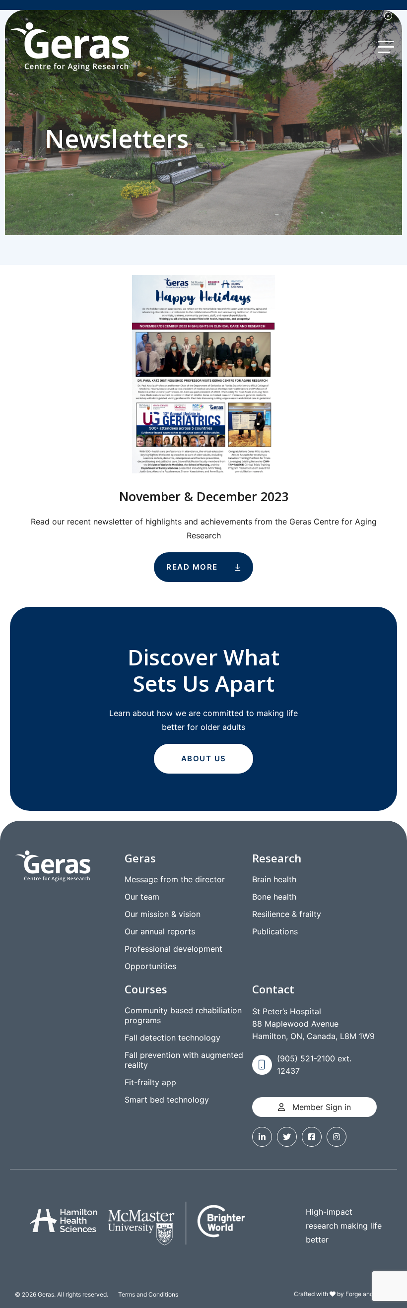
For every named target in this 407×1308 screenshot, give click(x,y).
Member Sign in (320, 1107)
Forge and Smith (368, 1294)
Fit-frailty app (150, 1082)
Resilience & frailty (286, 914)
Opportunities (150, 966)
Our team (142, 897)
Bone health (274, 897)
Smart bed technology (167, 1100)
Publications (275, 931)
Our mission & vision (163, 914)
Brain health (274, 879)
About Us (203, 758)
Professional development (173, 949)
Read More (192, 567)
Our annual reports (160, 931)
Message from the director (175, 879)
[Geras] (69, 46)
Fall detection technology (172, 1038)
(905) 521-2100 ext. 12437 (314, 1064)
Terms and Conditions (148, 1294)
